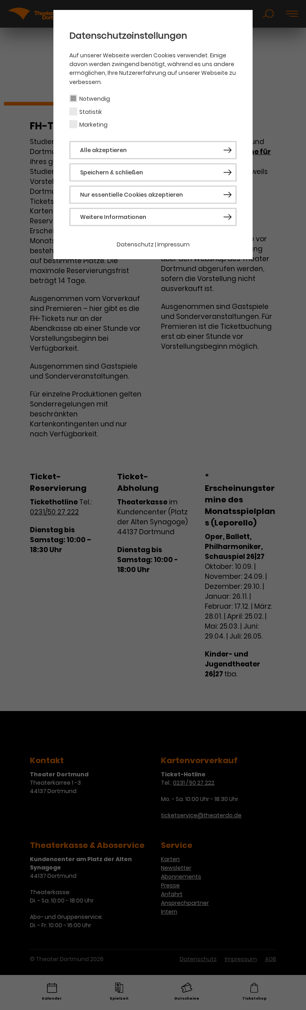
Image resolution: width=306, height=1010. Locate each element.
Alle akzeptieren (103, 150)
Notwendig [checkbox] (94, 99)
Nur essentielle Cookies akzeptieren (131, 195)
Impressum (173, 244)
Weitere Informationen (113, 217)
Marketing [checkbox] (93, 125)
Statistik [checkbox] (90, 112)
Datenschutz (135, 244)
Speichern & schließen (111, 172)
